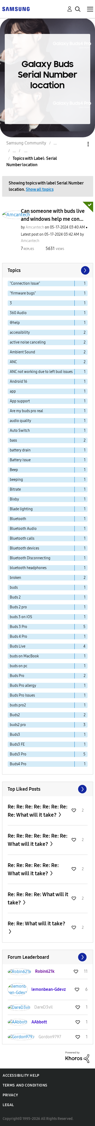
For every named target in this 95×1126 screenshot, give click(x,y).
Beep (14, 470)
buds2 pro (18, 725)
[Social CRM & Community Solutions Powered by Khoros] (77, 1056)
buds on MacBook (24, 656)
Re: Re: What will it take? (36, 923)
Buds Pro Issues (22, 695)
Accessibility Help (21, 1075)
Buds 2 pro (18, 607)
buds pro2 (18, 705)
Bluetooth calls (22, 538)
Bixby (14, 499)
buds (14, 587)
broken (15, 577)
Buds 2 (15, 597)
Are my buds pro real (26, 411)
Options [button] (79, 144)
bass (13, 440)
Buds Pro (17, 676)
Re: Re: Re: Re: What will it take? (38, 898)
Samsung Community (26, 143)
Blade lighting (21, 509)
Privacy (10, 1095)
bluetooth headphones (28, 568)
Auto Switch (20, 430)
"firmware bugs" (23, 293)
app (13, 391)
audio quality (20, 421)
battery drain (20, 450)
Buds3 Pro (18, 754)
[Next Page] (85, 270)
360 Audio (18, 313)
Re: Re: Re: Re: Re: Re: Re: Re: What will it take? (38, 810)
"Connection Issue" (25, 283)
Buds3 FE (17, 744)
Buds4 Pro (18, 764)
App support (20, 401)
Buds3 (15, 734)
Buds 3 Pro (18, 626)
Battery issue (20, 460)
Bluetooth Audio (23, 528)
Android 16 (18, 381)
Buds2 (15, 715)
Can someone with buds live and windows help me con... (53, 215)
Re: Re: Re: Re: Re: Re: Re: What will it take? (38, 840)
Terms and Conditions (25, 1085)
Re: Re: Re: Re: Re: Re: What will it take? (33, 869)
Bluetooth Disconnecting (30, 558)
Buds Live (17, 646)
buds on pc (18, 666)
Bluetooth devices (24, 548)
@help (15, 322)
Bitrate (15, 489)
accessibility (20, 332)
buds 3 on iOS (21, 617)
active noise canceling (28, 342)
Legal (8, 1105)
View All (47, 789)
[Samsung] (16, 8)
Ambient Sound (22, 352)
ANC (13, 362)
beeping (16, 479)
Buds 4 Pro (18, 636)
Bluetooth (18, 519)
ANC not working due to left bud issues (41, 372)
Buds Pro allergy (23, 685)
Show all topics (40, 189)
